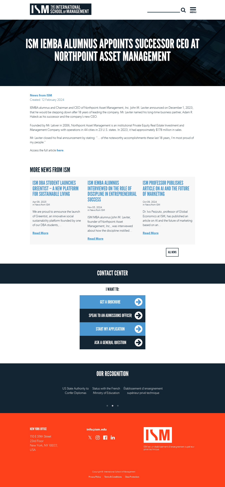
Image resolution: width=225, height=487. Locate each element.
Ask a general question (110, 342)
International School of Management (60, 9)
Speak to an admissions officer (110, 315)
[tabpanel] (112, 387)
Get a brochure (110, 302)
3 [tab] (118, 405)
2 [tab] (112, 405)
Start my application (110, 329)
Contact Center (112, 273)
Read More (40, 233)
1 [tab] (107, 405)
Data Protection (132, 477)
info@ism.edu (97, 429)
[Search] (183, 9)
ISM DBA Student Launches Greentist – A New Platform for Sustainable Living (56, 188)
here (60, 150)
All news (172, 252)
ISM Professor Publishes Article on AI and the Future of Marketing (166, 188)
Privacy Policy (95, 477)
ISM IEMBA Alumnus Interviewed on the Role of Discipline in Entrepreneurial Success (112, 191)
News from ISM (41, 95)
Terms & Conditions (113, 477)
